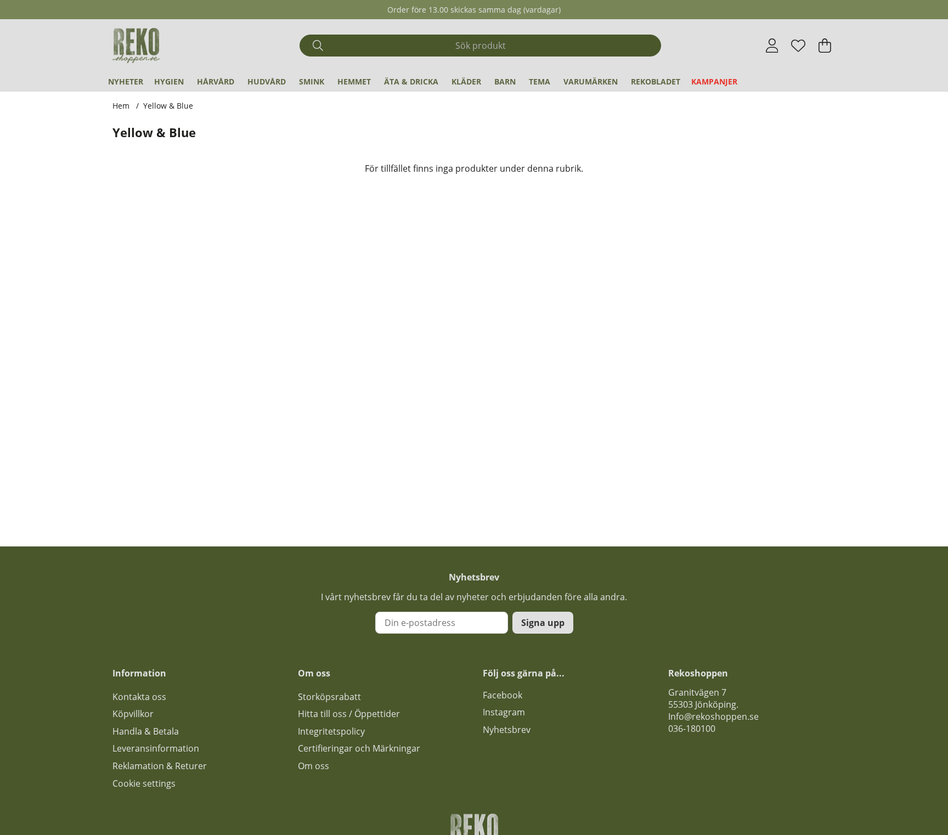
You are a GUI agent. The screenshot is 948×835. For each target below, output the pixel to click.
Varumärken (590, 81)
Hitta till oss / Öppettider (349, 714)
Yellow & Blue (168, 105)
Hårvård (215, 81)
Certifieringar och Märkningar (359, 748)
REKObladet (655, 81)
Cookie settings (144, 783)
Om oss (313, 766)
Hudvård (266, 81)
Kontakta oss (139, 697)
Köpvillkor (133, 714)
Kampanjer (714, 81)
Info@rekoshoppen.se (713, 716)
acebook (504, 695)
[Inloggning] (772, 45)
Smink (311, 81)
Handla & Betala (145, 731)
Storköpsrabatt (329, 697)
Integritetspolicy (331, 731)
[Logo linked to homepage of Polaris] (136, 45)
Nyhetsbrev (507, 730)
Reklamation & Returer (159, 766)
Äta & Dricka (411, 81)
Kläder (466, 81)
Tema (539, 81)
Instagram (504, 712)
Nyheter (125, 81)
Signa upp (543, 623)
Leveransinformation (155, 748)
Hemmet (354, 81)
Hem (120, 105)
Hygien (169, 81)
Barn (505, 81)
